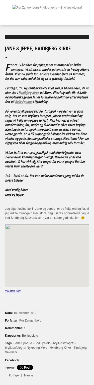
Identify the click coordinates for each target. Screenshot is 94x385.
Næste (28, 375)
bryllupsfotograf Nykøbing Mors (26, 347)
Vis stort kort (13, 291)
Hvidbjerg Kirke (29, 92)
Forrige (14, 375)
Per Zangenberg (30, 320)
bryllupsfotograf (63, 343)
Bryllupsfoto (30, 335)
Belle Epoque (23, 101)
